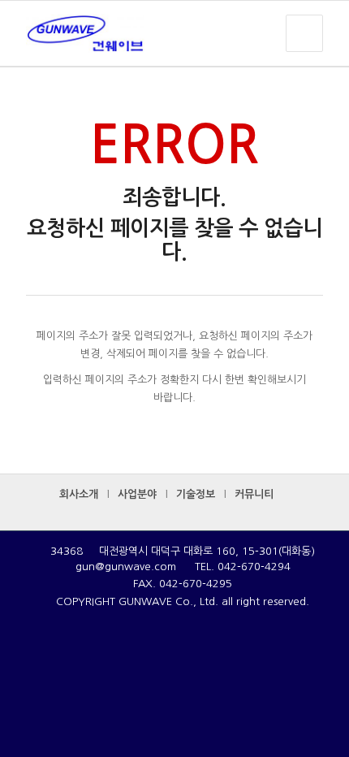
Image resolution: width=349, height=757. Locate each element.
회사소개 (78, 494)
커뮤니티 (254, 494)
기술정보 (195, 494)
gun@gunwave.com (125, 566)
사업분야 (137, 494)
